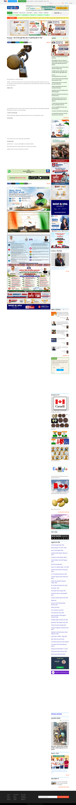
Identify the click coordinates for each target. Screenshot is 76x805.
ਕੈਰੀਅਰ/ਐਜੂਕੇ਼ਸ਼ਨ (25, 15)
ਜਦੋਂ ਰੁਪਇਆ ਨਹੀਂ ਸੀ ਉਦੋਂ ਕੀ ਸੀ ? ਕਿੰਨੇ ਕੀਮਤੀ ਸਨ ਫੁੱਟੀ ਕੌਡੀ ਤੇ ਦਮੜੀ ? (60, 428)
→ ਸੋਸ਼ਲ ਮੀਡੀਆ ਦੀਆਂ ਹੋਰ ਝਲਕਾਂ (63, 784)
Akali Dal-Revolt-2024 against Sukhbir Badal (58, 616)
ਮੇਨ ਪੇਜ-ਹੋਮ (10, 12)
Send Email (26, 42)
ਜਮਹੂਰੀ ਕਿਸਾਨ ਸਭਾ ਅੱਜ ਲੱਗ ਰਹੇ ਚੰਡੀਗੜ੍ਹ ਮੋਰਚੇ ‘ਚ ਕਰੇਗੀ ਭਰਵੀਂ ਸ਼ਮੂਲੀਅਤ (60, 91)
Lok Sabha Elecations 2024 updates (60, 641)
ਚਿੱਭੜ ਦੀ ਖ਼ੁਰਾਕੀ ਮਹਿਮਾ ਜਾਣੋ (55, 509)
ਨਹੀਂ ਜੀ (62, 367)
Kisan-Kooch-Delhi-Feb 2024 (58, 654)
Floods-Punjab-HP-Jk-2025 (57, 545)
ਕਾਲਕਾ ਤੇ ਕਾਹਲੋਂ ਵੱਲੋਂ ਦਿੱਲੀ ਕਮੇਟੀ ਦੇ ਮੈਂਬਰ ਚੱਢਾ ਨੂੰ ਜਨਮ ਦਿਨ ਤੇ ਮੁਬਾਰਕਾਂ (59, 108)
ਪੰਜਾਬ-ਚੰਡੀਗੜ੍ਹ (23, 793)
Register (71, 3)
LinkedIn (17, 42)
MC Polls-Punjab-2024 (56, 564)
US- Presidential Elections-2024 (59, 574)
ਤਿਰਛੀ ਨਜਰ (17, 15)
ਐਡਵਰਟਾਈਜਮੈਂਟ (40, 1)
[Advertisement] (28, 98)
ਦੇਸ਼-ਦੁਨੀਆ (35, 12)
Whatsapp (22, 42)
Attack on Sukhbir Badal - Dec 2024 (60, 567)
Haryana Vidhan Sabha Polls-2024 (59, 597)
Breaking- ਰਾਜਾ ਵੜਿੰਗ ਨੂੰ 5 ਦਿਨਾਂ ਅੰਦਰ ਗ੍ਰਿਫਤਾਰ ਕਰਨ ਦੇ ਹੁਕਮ (60, 57)
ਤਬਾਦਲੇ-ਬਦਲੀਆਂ (15, 12)
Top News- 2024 (55, 588)
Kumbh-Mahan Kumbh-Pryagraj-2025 (59, 560)
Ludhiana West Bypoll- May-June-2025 (59, 553)
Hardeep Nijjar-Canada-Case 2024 (59, 619)
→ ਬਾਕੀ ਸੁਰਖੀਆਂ (65, 117)
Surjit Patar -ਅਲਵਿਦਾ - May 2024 (59, 636)
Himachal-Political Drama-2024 (59, 651)
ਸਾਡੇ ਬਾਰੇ (28, 1)
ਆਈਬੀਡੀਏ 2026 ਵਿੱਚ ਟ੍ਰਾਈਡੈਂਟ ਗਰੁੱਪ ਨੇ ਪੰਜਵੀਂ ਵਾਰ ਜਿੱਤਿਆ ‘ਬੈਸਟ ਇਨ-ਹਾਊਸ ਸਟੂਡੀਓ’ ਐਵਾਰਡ (59, 72)
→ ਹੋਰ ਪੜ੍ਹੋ (67, 271)
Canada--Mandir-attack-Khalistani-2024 (59, 577)
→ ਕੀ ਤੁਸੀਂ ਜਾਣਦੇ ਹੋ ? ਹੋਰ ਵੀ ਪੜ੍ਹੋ (63, 512)
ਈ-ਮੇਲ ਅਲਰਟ (11, 15)
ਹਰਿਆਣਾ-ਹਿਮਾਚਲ (22, 12)
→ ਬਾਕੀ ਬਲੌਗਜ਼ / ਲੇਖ (65, 355)
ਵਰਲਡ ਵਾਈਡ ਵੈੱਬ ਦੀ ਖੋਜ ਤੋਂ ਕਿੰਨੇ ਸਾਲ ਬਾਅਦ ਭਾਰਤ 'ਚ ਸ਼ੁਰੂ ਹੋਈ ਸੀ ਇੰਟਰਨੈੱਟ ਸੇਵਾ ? (60, 477)
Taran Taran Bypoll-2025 (57, 550)
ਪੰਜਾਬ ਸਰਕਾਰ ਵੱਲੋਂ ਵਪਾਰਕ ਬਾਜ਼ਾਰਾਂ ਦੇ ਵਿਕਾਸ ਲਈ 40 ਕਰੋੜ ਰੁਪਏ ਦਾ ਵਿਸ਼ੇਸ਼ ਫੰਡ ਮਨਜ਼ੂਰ (60, 68)
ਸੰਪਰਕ (48, 1)
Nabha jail (53, 600)
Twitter (13, 42)
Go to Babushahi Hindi (22, 1)
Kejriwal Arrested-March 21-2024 (59, 648)
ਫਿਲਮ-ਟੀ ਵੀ (32, 15)
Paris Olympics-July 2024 (57, 610)
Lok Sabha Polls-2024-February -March (59, 645)
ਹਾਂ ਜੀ (54, 367)
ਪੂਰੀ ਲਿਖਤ (60, 667)
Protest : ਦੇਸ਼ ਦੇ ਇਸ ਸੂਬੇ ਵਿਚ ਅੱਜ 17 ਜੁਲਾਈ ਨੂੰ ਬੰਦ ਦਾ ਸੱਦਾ (25, 38)
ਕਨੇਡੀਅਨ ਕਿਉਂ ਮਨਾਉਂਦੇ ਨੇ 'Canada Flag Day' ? (59, 493)
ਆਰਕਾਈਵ (36, 1)
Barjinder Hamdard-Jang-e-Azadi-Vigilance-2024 (59, 632)
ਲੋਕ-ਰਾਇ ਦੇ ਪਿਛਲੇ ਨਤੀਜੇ (64, 372)
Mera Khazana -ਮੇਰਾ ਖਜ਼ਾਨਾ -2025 (58, 547)
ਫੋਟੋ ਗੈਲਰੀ (40, 12)
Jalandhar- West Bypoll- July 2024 (59, 622)
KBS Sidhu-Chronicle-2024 (57, 639)
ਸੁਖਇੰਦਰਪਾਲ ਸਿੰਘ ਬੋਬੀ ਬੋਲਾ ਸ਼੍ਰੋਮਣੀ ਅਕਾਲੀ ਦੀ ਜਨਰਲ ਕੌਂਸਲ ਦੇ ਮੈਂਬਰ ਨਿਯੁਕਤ (59, 87)
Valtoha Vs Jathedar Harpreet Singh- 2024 (58, 581)
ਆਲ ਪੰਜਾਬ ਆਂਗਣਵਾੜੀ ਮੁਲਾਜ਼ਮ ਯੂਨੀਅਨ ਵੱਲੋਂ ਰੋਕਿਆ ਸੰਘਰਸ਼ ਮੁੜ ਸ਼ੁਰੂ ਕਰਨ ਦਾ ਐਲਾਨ (60, 79)
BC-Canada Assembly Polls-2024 (59, 585)
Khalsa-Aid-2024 (55, 607)
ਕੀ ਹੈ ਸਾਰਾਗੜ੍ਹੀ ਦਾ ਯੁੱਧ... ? (55, 460)
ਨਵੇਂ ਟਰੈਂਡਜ (46, 15)
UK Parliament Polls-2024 (57, 612)
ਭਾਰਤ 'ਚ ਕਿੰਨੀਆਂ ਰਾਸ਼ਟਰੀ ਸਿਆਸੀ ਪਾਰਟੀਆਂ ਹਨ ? (59, 445)
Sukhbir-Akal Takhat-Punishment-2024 (59, 570)
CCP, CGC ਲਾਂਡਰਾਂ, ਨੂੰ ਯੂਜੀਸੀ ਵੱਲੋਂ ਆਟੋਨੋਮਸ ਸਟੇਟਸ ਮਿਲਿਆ (59, 75)
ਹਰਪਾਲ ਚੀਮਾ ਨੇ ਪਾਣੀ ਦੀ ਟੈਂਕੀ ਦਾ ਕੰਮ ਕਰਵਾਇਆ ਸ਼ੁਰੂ (60, 111)
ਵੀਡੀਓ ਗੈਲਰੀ (46, 12)
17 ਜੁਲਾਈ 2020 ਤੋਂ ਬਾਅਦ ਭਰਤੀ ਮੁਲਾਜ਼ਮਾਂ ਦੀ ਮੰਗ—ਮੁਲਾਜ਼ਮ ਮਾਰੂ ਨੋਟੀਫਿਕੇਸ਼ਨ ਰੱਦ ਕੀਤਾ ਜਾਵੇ (60, 104)
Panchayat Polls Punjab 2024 (58, 590)
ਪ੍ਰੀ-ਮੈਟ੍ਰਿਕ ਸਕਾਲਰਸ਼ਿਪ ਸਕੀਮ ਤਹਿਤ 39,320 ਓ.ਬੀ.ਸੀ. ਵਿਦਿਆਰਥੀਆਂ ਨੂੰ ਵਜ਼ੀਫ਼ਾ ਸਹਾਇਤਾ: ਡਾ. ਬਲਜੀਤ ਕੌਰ (59, 99)
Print (30, 42)
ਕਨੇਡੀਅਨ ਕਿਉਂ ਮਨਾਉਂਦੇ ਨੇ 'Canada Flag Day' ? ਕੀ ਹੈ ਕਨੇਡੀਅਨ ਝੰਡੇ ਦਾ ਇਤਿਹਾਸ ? (59, 411)
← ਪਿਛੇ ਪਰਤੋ (48, 42)
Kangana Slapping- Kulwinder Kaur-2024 (60, 628)
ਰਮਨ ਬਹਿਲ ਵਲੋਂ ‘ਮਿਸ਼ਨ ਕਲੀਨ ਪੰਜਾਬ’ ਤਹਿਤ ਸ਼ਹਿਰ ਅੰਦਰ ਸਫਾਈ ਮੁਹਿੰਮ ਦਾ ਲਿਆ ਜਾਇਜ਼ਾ (59, 114)
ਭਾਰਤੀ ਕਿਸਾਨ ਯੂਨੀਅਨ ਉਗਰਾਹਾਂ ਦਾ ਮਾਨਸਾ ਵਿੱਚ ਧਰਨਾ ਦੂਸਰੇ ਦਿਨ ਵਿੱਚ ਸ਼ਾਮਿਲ (59, 83)
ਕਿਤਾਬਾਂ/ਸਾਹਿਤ (40, 15)
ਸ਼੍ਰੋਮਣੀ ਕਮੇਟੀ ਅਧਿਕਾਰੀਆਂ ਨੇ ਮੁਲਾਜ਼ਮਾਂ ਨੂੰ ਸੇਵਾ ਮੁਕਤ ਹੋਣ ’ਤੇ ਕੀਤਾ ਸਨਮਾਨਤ (60, 95)
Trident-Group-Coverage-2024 (58, 625)
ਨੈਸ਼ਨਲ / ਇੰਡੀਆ (29, 12)
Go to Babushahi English (12, 1)
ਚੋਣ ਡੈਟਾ (45, 1)
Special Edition (56, 714)
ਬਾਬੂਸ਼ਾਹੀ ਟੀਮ (32, 1)
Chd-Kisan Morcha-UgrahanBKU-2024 (59, 594)
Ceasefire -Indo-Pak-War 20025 (59, 557)
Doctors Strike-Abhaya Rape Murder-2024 (58, 603)
